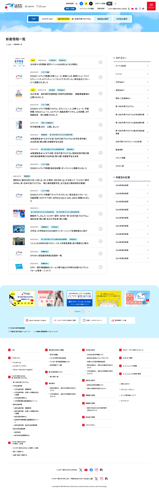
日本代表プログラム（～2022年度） (129, 141)
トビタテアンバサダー (20, 366)
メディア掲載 (120, 158)
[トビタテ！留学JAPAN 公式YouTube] (132, 9)
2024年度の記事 (122, 201)
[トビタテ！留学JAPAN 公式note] (143, 8)
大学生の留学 (122, 18)
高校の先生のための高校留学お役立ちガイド (97, 409)
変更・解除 (101, 8)
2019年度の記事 (122, 242)
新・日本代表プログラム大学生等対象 (130, 114)
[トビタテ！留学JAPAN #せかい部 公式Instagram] (101, 478)
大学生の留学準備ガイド (95, 354)
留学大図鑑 (54, 354)
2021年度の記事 (122, 226)
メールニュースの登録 (87, 8)
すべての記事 (121, 66)
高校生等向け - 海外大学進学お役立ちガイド (63, 389)
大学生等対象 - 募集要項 (22, 389)
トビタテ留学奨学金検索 (58, 358)
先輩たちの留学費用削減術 (96, 362)
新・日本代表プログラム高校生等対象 (130, 122)
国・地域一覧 (54, 377)
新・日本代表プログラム (74, 18)
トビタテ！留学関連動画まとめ (60, 362)
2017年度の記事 (122, 258)
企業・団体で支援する (20, 455)
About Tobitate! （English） (23, 369)
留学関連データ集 (56, 365)
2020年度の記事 (122, 234)
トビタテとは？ (47, 18)
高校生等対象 (17, 404)
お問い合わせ (125, 384)
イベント (119, 74)
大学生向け (120, 82)
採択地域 (17, 432)
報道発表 (119, 149)
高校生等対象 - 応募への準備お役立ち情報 (26, 412)
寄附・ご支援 (70, 8)
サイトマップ (125, 401)
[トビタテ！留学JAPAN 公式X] (129, 9)
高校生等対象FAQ (20, 416)
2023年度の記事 (122, 209)
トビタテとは (17, 362)
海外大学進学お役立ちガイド (96, 388)
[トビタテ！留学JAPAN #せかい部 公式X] (96, 478)
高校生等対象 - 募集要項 (22, 408)
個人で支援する (18, 451)
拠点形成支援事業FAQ (21, 435)
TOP (34, 18)
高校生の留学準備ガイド (95, 385)
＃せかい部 (120, 166)
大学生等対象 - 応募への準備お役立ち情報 (26, 393)
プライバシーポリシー (128, 389)
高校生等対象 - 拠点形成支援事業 (25, 425)
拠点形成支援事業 (19, 429)
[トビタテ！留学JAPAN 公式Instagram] (140, 9)
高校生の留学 (103, 18)
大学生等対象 (17, 386)
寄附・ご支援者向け (123, 98)
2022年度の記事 (122, 217)
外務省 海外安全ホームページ (19, 331)
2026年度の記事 (122, 185)
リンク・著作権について (128, 395)
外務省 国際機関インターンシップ (46, 331)
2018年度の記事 (122, 250)
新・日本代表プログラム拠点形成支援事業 (130, 132)
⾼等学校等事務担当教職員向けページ (26, 421)
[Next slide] (89, 312)
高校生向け (120, 90)
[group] (22, 298)
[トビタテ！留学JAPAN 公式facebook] (136, 9)
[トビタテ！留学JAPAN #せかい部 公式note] (106, 479)
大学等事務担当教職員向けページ (25, 401)
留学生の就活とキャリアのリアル (98, 358)
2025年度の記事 (122, 193)
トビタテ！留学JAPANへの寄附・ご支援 (25, 448)
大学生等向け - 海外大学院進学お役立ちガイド (63, 395)
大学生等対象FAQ (20, 398)
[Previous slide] (70, 312)
